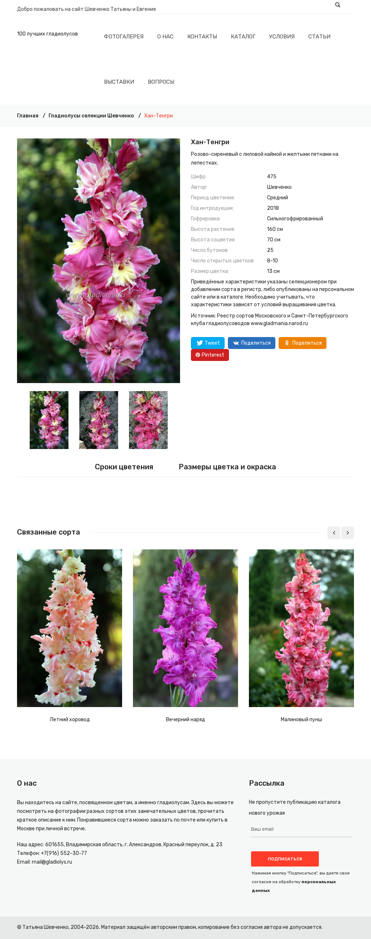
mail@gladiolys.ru (52, 862)
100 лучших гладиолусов (47, 34)
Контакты (202, 36)
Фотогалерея (123, 36)
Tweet (212, 343)
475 (271, 177)
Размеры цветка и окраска (227, 466)
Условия (282, 36)
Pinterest (213, 355)
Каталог (243, 36)
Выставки (119, 82)
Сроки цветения (124, 466)
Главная (27, 116)
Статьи (319, 36)
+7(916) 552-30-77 (64, 853)
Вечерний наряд (185, 719)
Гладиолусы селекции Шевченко (91, 116)
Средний (277, 198)
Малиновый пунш (301, 719)
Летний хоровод (70, 719)
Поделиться (256, 343)
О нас (165, 36)
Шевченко (279, 187)
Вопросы (161, 82)
